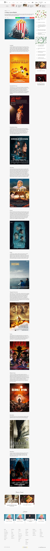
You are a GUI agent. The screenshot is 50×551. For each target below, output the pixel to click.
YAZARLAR (29, 2)
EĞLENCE (25, 2)
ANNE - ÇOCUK (20, 535)
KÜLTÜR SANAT (8, 10)
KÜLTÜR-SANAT (42, 536)
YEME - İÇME (19, 533)
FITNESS (27, 533)
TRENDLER (5, 535)
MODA (9, 2)
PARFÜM (12, 536)
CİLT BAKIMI (12, 535)
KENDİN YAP (19, 536)
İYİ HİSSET (21, 2)
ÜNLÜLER (5, 536)
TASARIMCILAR (6, 533)
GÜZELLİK (13, 2)
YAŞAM (17, 2)
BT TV (40, 529)
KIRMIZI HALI (34, 535)
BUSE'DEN (27, 539)
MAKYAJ (12, 533)
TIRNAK (12, 532)
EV (18, 532)
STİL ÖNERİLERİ (6, 532)
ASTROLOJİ (27, 535)
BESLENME (27, 532)
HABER (19, 539)
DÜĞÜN (5, 539)
